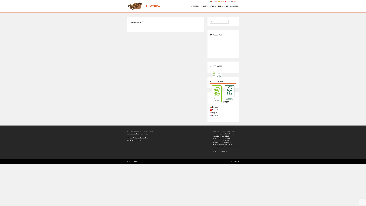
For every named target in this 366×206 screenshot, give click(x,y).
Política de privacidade (220, 151)
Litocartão (153, 5)
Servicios (213, 6)
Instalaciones (223, 6)
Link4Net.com (234, 162)
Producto (204, 6)
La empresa (195, 6)
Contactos (234, 6)
